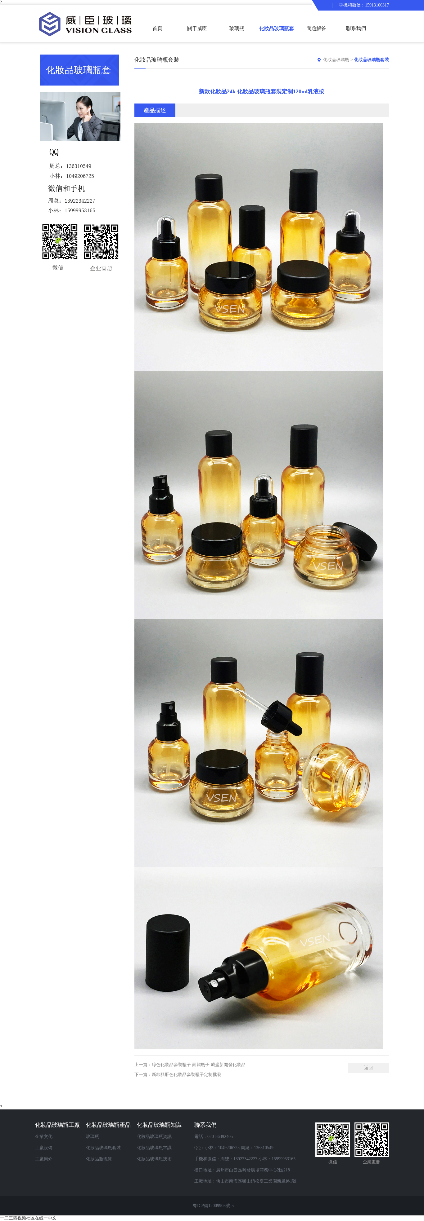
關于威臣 (197, 28)
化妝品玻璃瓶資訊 (154, 1136)
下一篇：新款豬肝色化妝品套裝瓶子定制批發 (177, 1074)
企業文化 (43, 1136)
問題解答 (316, 28)
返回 (368, 1067)
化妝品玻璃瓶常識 (154, 1147)
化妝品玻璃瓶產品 (108, 1125)
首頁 (157, 28)
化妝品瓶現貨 (99, 1159)
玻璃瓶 (236, 28)
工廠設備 (43, 1147)
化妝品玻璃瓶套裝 (276, 34)
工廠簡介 (43, 1159)
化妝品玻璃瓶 (336, 59)
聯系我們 (356, 28)
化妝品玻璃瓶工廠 (57, 1125)
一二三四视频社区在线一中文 (28, 1218)
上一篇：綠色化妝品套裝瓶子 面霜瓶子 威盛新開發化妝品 (190, 1064)
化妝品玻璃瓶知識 (159, 1125)
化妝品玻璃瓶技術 (154, 1159)
